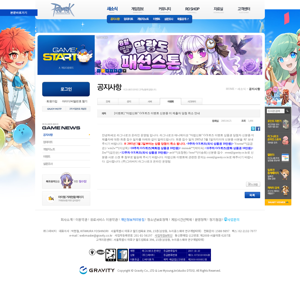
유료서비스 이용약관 (104, 219)
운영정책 (201, 219)
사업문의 (233, 219)
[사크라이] (191, 101)
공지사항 (114, 19)
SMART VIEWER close (278, 202)
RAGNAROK (62, 10)
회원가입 (51, 101)
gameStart (66, 50)
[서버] (149, 101)
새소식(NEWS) (112, 10)
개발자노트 (143, 19)
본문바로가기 (8, 2)
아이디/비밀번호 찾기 (74, 101)
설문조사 (169, 19)
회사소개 (67, 219)
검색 (287, 111)
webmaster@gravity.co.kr (95, 235)
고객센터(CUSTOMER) (244, 10)
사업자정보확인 (163, 235)
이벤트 (156, 19)
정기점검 (215, 219)
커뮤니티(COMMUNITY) (165, 10)
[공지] (128, 101)
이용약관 (81, 219)
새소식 (241, 89)
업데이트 (128, 19)
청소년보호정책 (157, 219)
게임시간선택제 (181, 219)
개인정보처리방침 (133, 219)
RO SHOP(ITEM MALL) (192, 10)
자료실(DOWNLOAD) (218, 10)
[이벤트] (170, 101)
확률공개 (184, 19)
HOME (230, 89)
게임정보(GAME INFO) (138, 10)
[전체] (108, 101)
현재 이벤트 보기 (124, 71)
